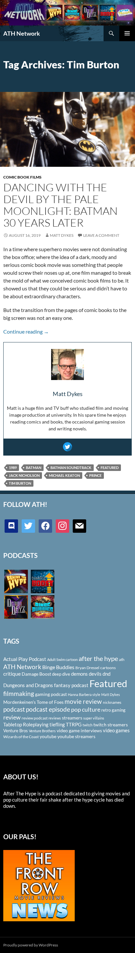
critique (12, 674)
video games (116, 730)
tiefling (57, 724)
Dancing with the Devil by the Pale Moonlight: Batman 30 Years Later (60, 205)
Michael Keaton (64, 475)
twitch (87, 725)
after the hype (98, 658)
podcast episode (48, 709)
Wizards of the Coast (21, 737)
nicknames (112, 702)
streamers (72, 717)
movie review (83, 701)
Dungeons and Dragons (28, 685)
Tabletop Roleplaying (25, 724)
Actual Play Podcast (24, 659)
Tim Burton (20, 483)
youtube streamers (76, 736)
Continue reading (26, 331)
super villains (93, 718)
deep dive (61, 674)
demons (79, 674)
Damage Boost (36, 674)
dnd (106, 674)
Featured (110, 467)
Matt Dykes (61, 235)
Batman (33, 467)
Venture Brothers (42, 731)
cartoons (108, 667)
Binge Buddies (58, 667)
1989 (13, 467)
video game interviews (79, 730)
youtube (48, 736)
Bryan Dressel (87, 667)
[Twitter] (67, 446)
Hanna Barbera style (84, 694)
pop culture (85, 709)
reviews (54, 718)
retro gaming (113, 710)
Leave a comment (101, 235)
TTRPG (74, 724)
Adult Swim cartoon (62, 659)
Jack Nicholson (24, 475)
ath (122, 659)
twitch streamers (110, 724)
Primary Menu (127, 33)
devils (95, 674)
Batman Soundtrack (70, 467)
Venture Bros (15, 730)
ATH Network (21, 33)
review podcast (35, 718)
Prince (95, 475)
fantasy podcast (71, 685)
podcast (14, 709)
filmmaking (18, 693)
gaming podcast (51, 694)
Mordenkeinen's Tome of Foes (33, 702)
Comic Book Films (22, 177)
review (12, 717)
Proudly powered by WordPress (30, 945)
